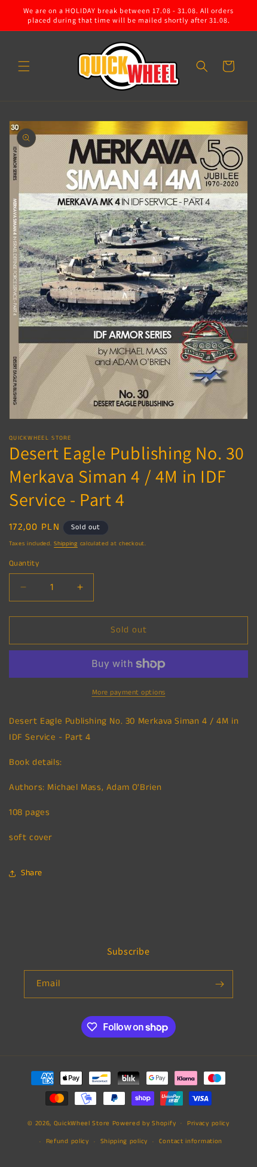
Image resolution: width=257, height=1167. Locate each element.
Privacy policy (208, 1123)
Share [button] (31, 873)
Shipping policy (124, 1141)
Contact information (190, 1141)
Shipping (66, 543)
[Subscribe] (219, 984)
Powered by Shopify (144, 1123)
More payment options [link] (129, 692)
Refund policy (67, 1141)
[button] (24, 66)
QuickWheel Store (82, 1123)
